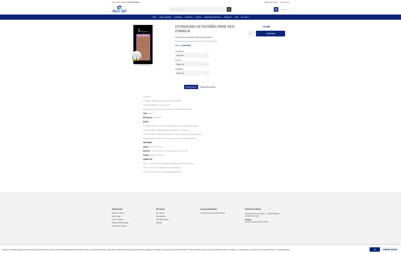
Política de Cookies (119, 226)
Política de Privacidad (120, 222)
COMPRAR (270, 33)
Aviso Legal (116, 216)
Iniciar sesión (284, 2)
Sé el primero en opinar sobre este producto (193, 37)
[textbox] (198, 9)
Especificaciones (207, 87)
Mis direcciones (162, 219)
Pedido (159, 222)
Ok (375, 249)
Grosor (178, 60)
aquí (167, 249)
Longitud (179, 69)
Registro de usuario (270, 2)
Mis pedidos (161, 216)
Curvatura (179, 51)
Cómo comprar (117, 219)
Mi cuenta (160, 213)
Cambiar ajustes (390, 249)
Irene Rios (186, 45)
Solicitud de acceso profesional (212, 213)
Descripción (191, 87)
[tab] (191, 87)
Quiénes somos (118, 213)
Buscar (229, 9)
